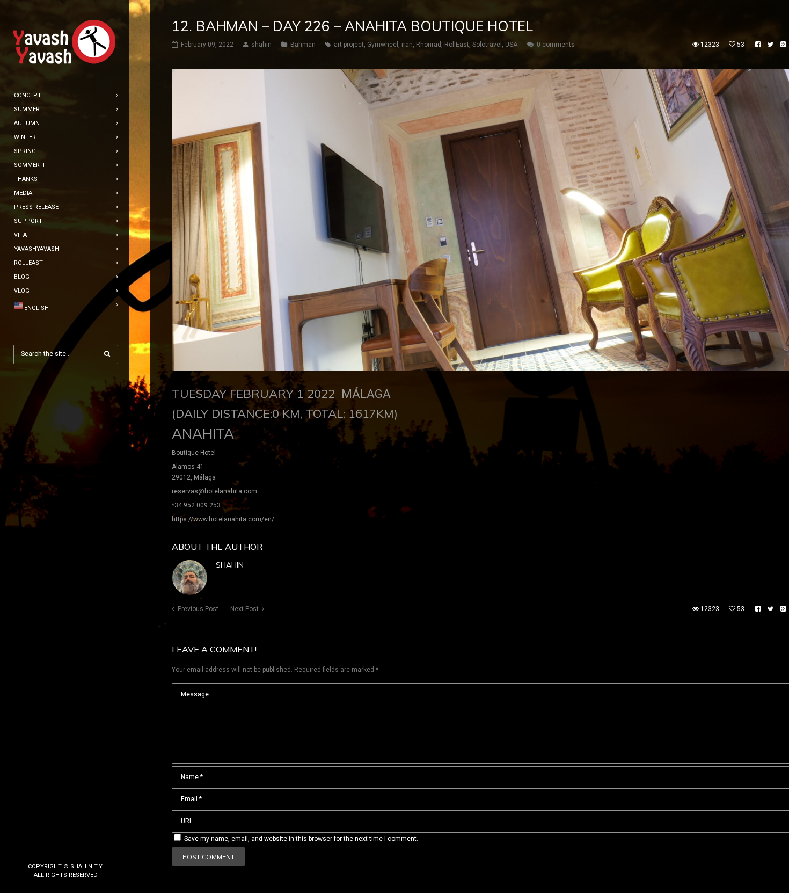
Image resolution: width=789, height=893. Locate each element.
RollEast (456, 44)
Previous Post (198, 609)
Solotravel (487, 44)
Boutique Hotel (194, 452)
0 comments (556, 44)
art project (349, 44)
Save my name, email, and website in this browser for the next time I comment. (301, 839)
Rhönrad (428, 44)
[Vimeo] (83, 848)
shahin (230, 565)
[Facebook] (48, 848)
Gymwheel (382, 44)
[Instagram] (66, 848)
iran (407, 44)
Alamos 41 (188, 466)
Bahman (303, 44)
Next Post (244, 609)
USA (511, 44)
